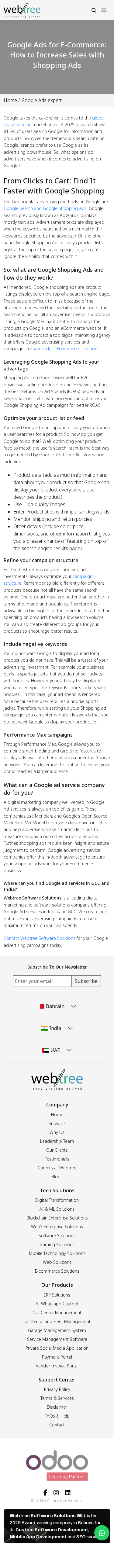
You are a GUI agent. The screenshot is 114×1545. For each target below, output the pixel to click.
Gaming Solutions (57, 1244)
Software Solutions (57, 1235)
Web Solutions (57, 1262)
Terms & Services (57, 1398)
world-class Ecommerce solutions (66, 348)
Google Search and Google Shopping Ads (45, 208)
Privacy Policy (57, 1389)
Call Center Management (57, 1312)
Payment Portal (57, 1357)
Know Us (57, 1123)
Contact (57, 1425)
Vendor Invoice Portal (57, 1366)
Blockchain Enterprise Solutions (57, 1218)
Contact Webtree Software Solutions (39, 938)
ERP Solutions (57, 1295)
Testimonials (57, 1159)
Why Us (57, 1132)
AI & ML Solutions (57, 1209)
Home (10, 100)
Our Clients (57, 1150)
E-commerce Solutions (57, 1271)
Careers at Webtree (57, 1168)
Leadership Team (57, 1141)
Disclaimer (57, 1407)
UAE (55, 1050)
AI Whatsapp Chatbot (57, 1304)
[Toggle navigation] (104, 10)
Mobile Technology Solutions (57, 1253)
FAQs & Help (57, 1416)
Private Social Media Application (57, 1348)
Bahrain (55, 1006)
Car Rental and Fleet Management (57, 1321)
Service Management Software (57, 1339)
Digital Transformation (57, 1200)
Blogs (57, 1176)
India (55, 1028)
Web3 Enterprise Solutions (57, 1227)
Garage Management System (57, 1330)
